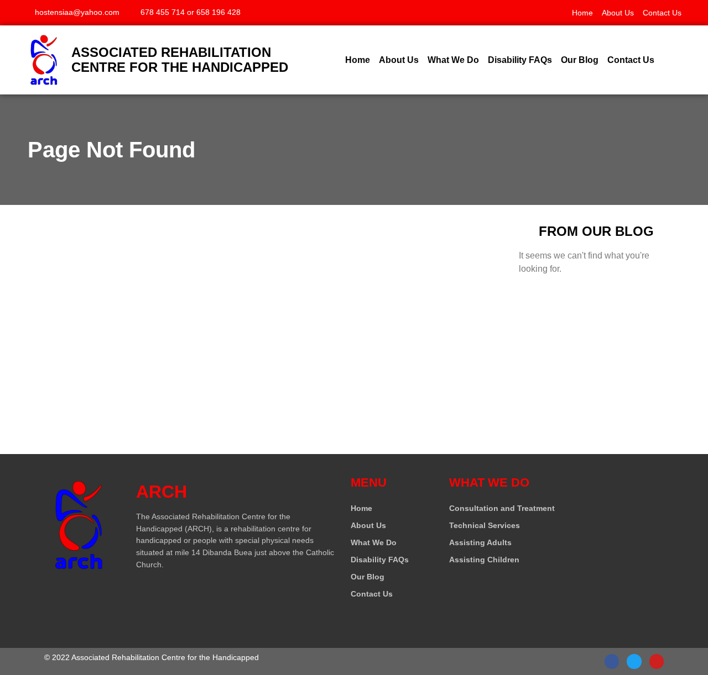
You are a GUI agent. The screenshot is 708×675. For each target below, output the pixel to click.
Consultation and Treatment (502, 508)
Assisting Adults (480, 542)
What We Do (453, 60)
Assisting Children (484, 559)
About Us (618, 12)
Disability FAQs (520, 60)
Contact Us (662, 12)
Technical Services (484, 525)
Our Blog (579, 60)
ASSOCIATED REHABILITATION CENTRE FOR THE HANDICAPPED (179, 60)
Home (582, 12)
